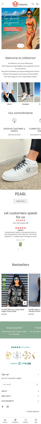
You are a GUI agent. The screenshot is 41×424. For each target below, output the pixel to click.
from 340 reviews (19, 223)
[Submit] (37, 384)
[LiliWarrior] (20, 4)
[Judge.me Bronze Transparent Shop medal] (30, 355)
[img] (20, 220)
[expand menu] (2, 4)
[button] (37, 4)
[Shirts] (9, 92)
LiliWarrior (35, 411)
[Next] (22, 46)
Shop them (20, 201)
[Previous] (19, 46)
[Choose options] (25, 303)
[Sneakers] (26, 92)
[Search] (33, 4)
